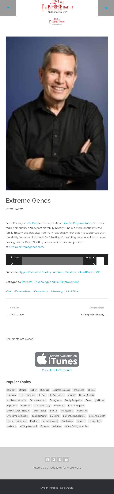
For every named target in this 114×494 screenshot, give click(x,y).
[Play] (11, 261)
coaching (11, 395)
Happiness (12, 405)
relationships (95, 421)
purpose (81, 421)
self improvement (28, 426)
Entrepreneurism (38, 400)
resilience (11, 426)
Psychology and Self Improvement (56, 282)
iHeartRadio (85, 272)
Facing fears (55, 400)
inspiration (26, 405)
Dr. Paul (33, 223)
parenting (54, 416)
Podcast (27, 282)
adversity (11, 390)
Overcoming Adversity (17, 416)
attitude (22, 390)
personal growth (97, 416)
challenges (79, 390)
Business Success (61, 390)
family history (41, 291)
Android (58, 272)
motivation (82, 411)
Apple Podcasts (29, 272)
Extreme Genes (23, 291)
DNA (9, 291)
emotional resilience (16, 400)
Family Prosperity (73, 400)
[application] (57, 259)
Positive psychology (16, 421)
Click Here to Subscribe (57, 370)
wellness (57, 426)
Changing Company (92, 314)
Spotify (46, 272)
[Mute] (94, 261)
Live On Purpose (76, 405)
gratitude (99, 400)
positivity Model (50, 421)
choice (91, 390)
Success (45, 426)
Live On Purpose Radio (77, 223)
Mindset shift (67, 411)
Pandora (70, 272)
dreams (71, 395)
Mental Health (39, 411)
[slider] (100, 257)
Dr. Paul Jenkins (56, 395)
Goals (88, 400)
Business (44, 390)
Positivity (34, 421)
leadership (59, 405)
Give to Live (17, 314)
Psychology (67, 421)
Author (33, 390)
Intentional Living (42, 405)
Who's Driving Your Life (76, 426)
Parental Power (39, 416)
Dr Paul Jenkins (86, 395)
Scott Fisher (73, 291)
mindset (53, 411)
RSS (97, 272)
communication (27, 395)
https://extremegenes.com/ (27, 246)
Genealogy (57, 291)
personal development (74, 416)
